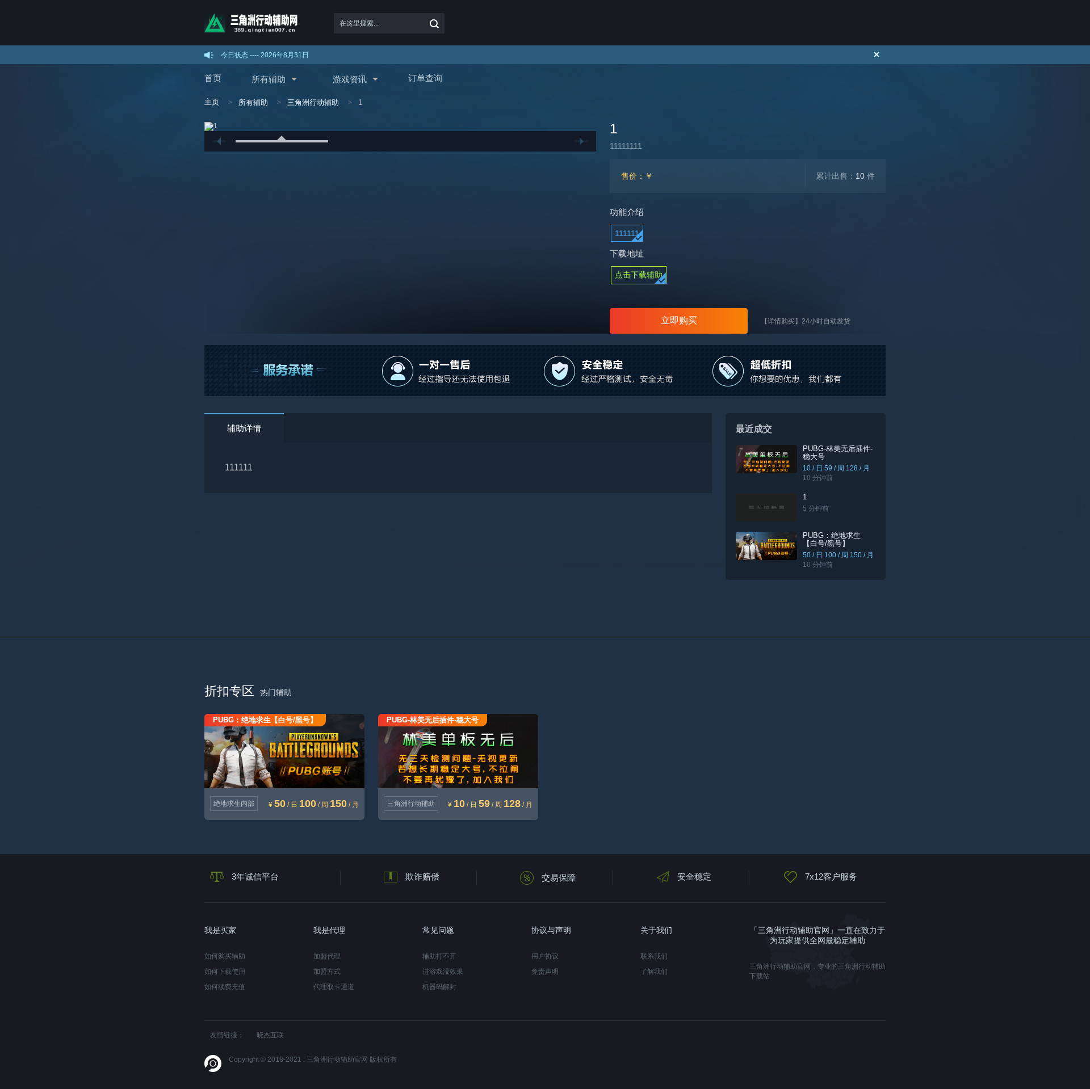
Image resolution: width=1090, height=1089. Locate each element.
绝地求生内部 (233, 804)
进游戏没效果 (442, 972)
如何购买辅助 (224, 956)
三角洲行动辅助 (313, 102)
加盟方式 (327, 972)
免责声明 (545, 972)
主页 (211, 102)
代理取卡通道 (333, 987)
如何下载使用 (224, 972)
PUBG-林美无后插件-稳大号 (838, 452)
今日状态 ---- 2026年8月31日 (265, 55)
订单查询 (425, 78)
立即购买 (679, 320)
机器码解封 (439, 987)
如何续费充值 (224, 987)
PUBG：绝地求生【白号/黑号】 (832, 539)
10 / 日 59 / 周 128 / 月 (836, 468)
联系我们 (654, 956)
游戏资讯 (350, 79)
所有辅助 (268, 79)
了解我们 (654, 972)
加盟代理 (327, 956)
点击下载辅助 (639, 274)
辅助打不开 (439, 956)
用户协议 (545, 956)
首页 (212, 78)
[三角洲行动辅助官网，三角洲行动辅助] (254, 23)
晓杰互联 (270, 1035)
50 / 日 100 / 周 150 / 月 (838, 555)
